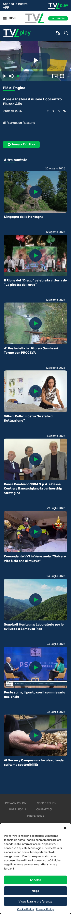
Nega (35, 891)
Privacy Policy (45, 909)
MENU (10, 18)
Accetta (35, 880)
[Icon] (35, 192)
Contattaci (44, 809)
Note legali (17, 809)
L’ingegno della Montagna (23, 217)
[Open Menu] (5, 18)
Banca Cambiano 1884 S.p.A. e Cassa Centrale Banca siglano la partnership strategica (33, 488)
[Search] (66, 33)
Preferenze (35, 815)
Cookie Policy (25, 909)
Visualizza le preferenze (35, 901)
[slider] (33, 76)
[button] (65, 828)
